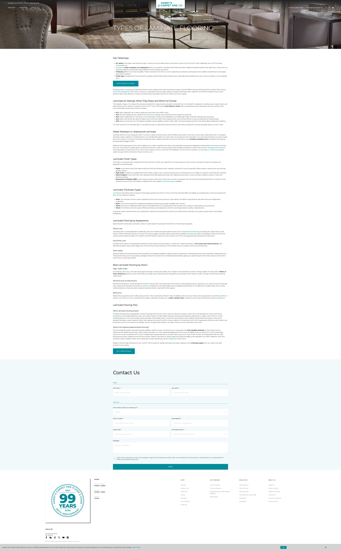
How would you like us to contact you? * (125, 407)
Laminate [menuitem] (184, 498)
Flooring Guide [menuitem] (244, 491)
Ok (283, 547)
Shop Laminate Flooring (126, 83)
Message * (116, 440)
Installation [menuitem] (243, 501)
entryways (126, 272)
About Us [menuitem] (271, 485)
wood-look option (168, 181)
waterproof (172, 339)
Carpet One (116, 18)
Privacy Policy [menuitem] (273, 501)
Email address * (176, 418)
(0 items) (333, 7)
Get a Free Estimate (124, 351)
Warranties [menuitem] (242, 498)
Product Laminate (141, 18)
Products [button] (12, 8)
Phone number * (118, 418)
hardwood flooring (192, 231)
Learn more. (136, 547)
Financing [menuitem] (184, 505)
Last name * (175, 388)
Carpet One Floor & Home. (58, 541)
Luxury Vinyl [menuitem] (185, 488)
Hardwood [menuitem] (184, 491)
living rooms (150, 115)
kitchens (146, 284)
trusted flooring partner (121, 92)
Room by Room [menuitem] (273, 488)
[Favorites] (329, 8)
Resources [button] (23, 8)
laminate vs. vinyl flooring (210, 150)
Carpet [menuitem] (183, 495)
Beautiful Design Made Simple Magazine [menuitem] (219, 492)
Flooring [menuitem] (183, 485)
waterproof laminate (215, 148)
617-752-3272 (35, 3)
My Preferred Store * (178, 429)
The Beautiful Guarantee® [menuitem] (247, 495)
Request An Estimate (314, 8)
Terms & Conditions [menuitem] (275, 498)
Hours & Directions (296, 8)
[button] (326, 8)
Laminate (119, 67)
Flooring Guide (128, 18)
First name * (117, 388)
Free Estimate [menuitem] (185, 501)
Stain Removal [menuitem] (243, 485)
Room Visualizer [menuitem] (215, 485)
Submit (170, 467)
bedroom (221, 298)
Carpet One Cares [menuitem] (274, 491)
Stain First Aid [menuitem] (243, 488)
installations (117, 316)
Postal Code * (117, 429)
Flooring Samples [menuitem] (215, 488)
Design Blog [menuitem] (214, 497)
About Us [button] (34, 8)
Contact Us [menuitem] (272, 495)
